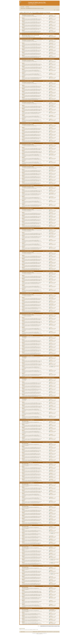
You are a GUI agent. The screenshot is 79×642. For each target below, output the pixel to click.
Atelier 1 (23, 63)
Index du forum (23, 8)
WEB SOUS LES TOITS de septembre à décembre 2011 (27, 586)
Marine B (51, 300)
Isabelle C (51, 556)
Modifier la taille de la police (58, 8)
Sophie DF (51, 579)
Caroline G (51, 405)
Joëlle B (51, 24)
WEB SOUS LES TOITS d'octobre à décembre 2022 (27, 143)
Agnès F (51, 424)
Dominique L (51, 115)
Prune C (51, 252)
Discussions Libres (25, 421)
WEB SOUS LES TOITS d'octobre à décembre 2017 (27, 355)
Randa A (51, 73)
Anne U (51, 97)
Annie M (51, 88)
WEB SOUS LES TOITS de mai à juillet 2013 (26, 525)
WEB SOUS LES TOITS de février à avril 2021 (26, 208)
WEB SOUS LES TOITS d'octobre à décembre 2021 (27, 185)
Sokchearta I (51, 297)
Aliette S (51, 108)
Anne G (51, 60)
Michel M (51, 21)
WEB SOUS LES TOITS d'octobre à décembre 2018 (27, 313)
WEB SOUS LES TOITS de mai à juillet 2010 (26, 608)
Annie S (51, 379)
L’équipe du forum (35, 631)
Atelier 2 (23, 46)
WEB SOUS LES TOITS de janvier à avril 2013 (26, 545)
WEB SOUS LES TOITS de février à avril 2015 (26, 462)
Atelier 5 (23, 30)
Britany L (51, 317)
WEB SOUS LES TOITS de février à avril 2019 (26, 293)
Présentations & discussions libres (28, 40)
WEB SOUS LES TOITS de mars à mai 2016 (25, 442)
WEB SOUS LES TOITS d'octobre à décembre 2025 (30, 35)
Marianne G (51, 40)
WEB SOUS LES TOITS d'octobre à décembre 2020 (27, 228)
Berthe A (51, 421)
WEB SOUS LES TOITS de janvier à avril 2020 (26, 251)
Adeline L (51, 261)
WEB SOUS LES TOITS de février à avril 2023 (26, 123)
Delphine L (51, 430)
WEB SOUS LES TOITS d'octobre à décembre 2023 (27, 101)
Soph (50, 559)
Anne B (51, 593)
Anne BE (51, 94)
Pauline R (51, 331)
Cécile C (51, 63)
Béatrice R (51, 35)
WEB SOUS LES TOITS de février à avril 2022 (26, 165)
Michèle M (51, 15)
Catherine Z (51, 30)
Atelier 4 (23, 27)
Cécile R (51, 373)
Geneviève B (51, 105)
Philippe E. (51, 427)
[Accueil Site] (24, 2)
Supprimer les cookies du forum (42, 631)
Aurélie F (51, 136)
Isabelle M (51, 434)
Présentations (24, 336)
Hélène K (51, 529)
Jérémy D (51, 215)
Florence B (51, 576)
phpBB (37, 633)
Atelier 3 (23, 24)
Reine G (51, 399)
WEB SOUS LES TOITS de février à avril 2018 (26, 335)
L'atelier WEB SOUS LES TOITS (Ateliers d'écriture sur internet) (35, 8)
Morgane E (51, 518)
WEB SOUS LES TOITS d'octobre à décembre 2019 (27, 271)
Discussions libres (25, 443)
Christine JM (51, 169)
